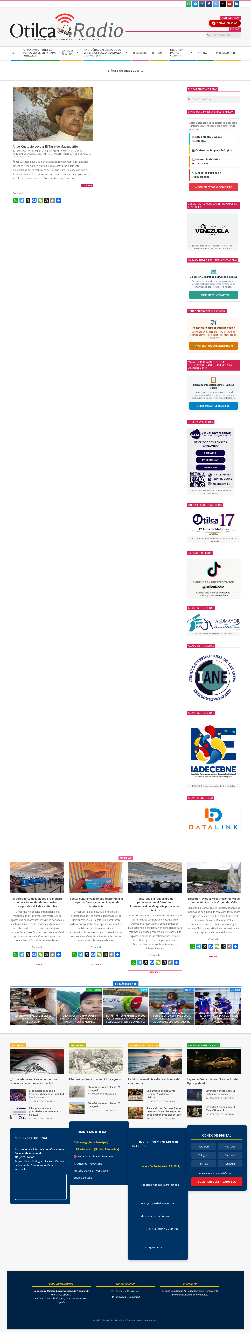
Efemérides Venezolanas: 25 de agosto (95, 1079)
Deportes (189, 989)
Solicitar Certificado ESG (217, 1181)
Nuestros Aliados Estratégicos (160, 1184)
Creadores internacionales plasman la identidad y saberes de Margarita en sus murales (79, 1019)
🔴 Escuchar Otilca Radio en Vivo (94, 1156)
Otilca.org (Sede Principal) (91, 1142)
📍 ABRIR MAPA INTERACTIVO (214, 294)
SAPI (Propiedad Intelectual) (158, 1203)
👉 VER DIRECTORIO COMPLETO (213, 187)
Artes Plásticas (94, 989)
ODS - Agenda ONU (152, 1247)
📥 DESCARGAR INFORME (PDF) (213, 405)
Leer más (87, 185)
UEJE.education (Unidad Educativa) (96, 1149)
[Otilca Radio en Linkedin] (236, 4)
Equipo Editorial (83, 1177)
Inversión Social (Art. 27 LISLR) (160, 1166)
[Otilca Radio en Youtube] (230, 4)
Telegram (203, 1155)
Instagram (204, 1146)
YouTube (230, 1146)
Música (78, 151)
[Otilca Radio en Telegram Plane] (195, 4)
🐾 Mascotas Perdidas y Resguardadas (206, 174)
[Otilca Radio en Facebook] (209, 4)
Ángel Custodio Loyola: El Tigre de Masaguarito (45, 146)
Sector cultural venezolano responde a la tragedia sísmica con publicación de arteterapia (96, 902)
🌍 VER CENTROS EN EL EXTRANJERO (213, 345)
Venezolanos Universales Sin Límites (31, 154)
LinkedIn (230, 1163)
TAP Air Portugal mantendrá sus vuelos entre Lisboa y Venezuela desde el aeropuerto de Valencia (125, 1019)
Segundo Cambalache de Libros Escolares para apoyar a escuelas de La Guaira (33, 1019)
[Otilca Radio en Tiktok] (223, 4)
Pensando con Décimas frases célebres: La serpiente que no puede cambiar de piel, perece (164, 1111)
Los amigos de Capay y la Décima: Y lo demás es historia (161, 1094)
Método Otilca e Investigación (92, 1170)
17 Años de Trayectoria (88, 1163)
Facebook (230, 1155)
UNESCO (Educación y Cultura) (159, 1228)
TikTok (204, 1163)
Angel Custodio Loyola (75, 154)
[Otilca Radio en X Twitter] (216, 4)
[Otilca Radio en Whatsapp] (188, 4)
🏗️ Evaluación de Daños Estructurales (206, 161)
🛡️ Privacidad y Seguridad (125, 1297)
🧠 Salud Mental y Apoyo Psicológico (207, 139)
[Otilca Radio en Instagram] (202, 4)
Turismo (143, 989)
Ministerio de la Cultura (155, 1216)
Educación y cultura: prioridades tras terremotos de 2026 (45, 1111)
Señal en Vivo (225, 23)
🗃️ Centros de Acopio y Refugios (212, 150)
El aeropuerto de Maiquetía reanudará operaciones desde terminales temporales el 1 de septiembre (37, 902)
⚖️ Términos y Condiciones (125, 1291)
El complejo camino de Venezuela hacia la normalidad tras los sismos (46, 1094)
